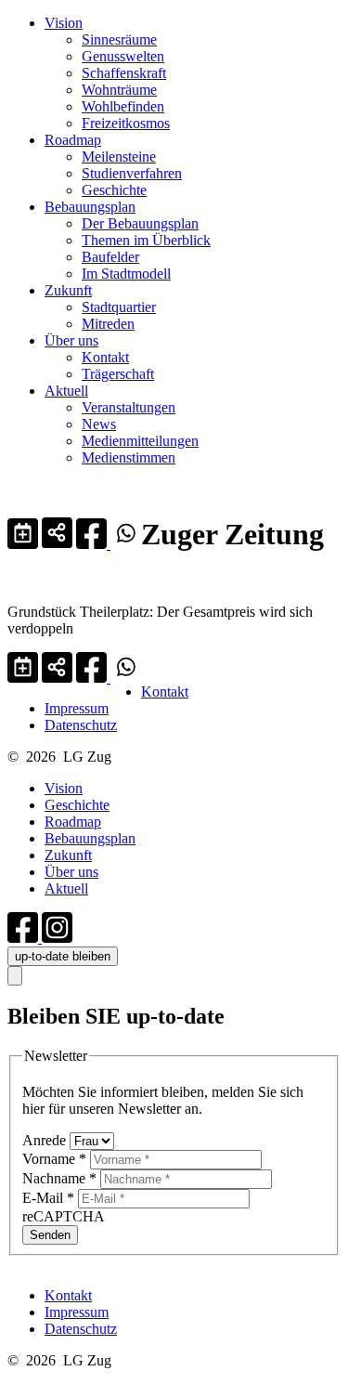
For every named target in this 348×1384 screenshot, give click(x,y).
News (99, 424)
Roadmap (73, 140)
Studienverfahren (132, 173)
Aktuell (66, 390)
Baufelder (110, 257)
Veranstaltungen (128, 407)
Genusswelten (123, 56)
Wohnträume (119, 90)
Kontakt (105, 357)
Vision (64, 23)
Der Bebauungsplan (140, 223)
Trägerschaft (118, 374)
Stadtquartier (119, 307)
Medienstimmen (128, 457)
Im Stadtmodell (126, 273)
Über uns (71, 340)
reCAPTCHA (63, 1216)
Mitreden (108, 324)
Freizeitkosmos (126, 123)
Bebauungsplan (90, 207)
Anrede (46, 1140)
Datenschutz (81, 725)
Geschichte (114, 190)
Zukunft (68, 290)
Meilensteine (119, 156)
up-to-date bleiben (62, 956)
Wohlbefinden (123, 106)
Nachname (59, 1178)
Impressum (77, 708)
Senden (50, 1235)
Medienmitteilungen (140, 441)
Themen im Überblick (146, 240)
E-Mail (48, 1198)
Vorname (54, 1159)
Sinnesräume (119, 39)
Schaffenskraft (124, 73)
